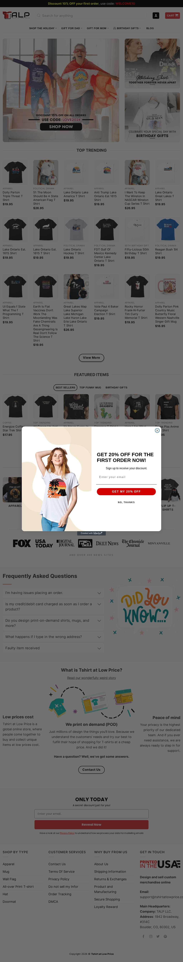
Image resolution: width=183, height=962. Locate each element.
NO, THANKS (126, 502)
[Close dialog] (157, 430)
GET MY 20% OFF (126, 491)
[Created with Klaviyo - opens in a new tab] (91, 533)
